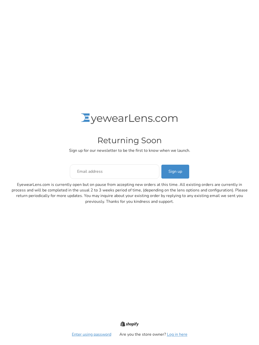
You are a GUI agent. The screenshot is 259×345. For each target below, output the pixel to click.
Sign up (175, 171)
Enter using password (91, 334)
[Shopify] (129, 324)
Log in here (177, 334)
